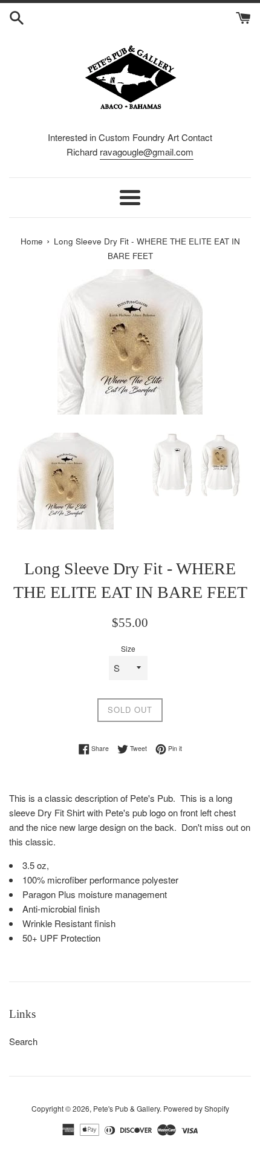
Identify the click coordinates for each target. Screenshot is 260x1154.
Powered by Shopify (196, 1108)
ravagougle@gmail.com (146, 151)
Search (23, 1041)
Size (128, 648)
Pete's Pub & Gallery (126, 1108)
